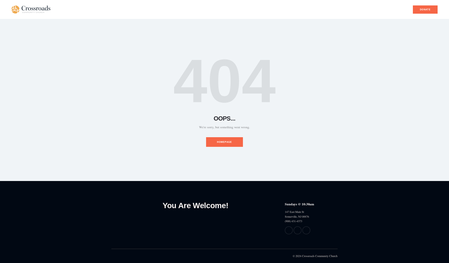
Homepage (224, 142)
